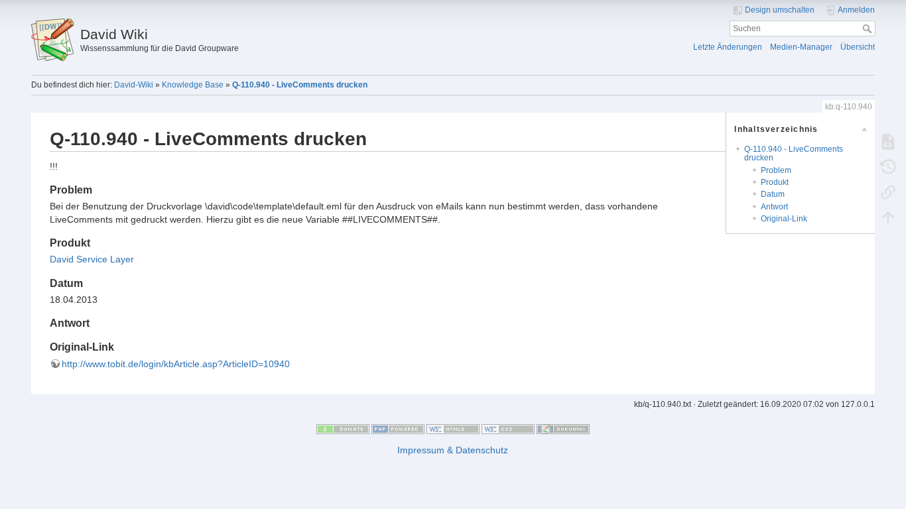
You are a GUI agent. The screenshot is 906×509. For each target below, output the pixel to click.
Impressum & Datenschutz (452, 450)
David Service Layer (92, 259)
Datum (773, 194)
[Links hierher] (888, 191)
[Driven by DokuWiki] (563, 428)
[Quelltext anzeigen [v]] (888, 141)
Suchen (868, 28)
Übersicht (857, 47)
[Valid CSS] (508, 428)
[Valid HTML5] (453, 428)
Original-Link (784, 218)
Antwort (774, 206)
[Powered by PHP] (397, 428)
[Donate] (342, 428)
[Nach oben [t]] (888, 216)
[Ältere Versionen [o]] (888, 166)
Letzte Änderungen (727, 47)
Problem (776, 170)
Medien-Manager (801, 47)
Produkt (775, 182)
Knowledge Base (193, 84)
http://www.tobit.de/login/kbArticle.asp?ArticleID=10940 (176, 364)
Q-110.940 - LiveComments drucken (299, 84)
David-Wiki (133, 84)
